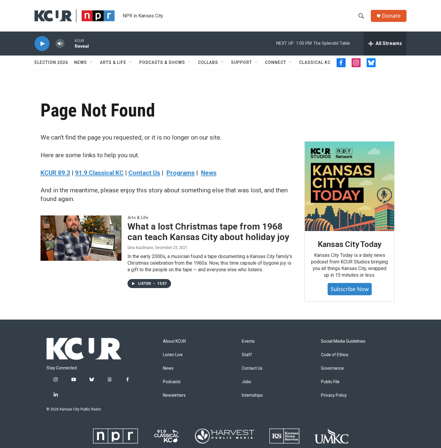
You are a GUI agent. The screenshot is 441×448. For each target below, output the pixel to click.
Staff (247, 355)
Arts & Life (113, 62)
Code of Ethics (334, 355)
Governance (332, 368)
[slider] (69, 43)
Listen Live (173, 355)
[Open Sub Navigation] (91, 62)
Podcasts (172, 382)
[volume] (60, 43)
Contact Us (252, 368)
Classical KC (315, 62)
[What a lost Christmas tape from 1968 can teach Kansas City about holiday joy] (81, 237)
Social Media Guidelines (343, 341)
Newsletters (174, 395)
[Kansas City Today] (349, 186)
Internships (252, 395)
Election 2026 (51, 62)
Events (248, 341)
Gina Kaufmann (140, 247)
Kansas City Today (350, 244)
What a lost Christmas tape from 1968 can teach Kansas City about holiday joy (208, 231)
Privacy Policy (334, 395)
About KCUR (174, 341)
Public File (330, 382)
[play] (42, 43)
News (80, 62)
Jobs (246, 382)
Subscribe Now (350, 289)
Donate (391, 16)
